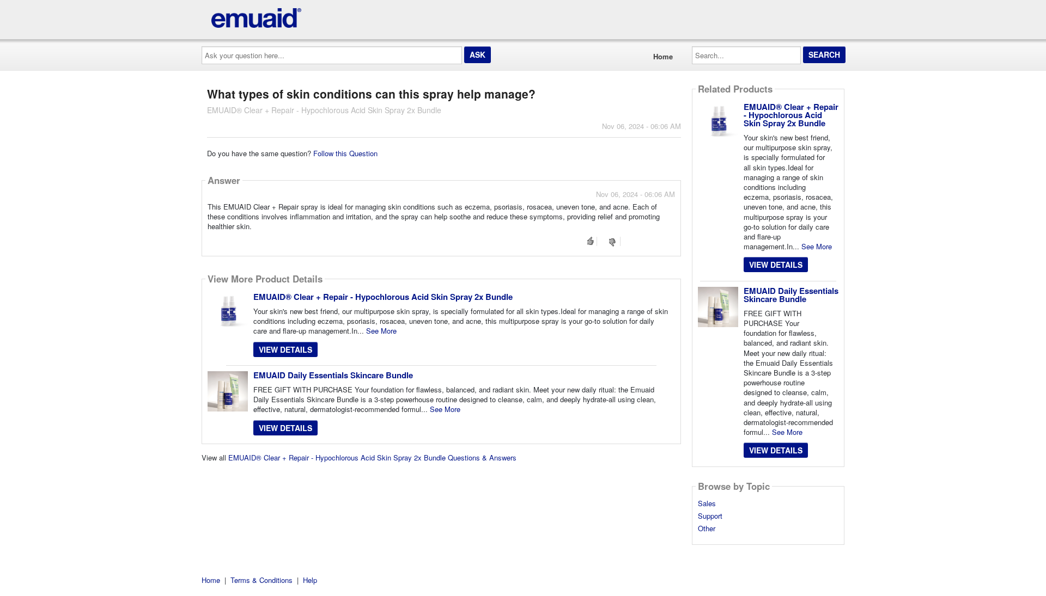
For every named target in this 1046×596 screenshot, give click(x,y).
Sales (707, 503)
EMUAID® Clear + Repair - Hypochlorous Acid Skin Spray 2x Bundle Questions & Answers (372, 457)
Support (710, 516)
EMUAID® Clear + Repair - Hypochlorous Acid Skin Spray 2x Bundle (383, 297)
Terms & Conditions (261, 580)
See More (381, 330)
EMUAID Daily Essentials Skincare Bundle (333, 375)
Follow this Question (345, 153)
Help (310, 580)
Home (663, 56)
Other (706, 528)
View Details (285, 349)
